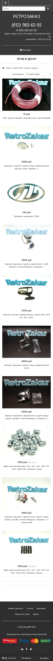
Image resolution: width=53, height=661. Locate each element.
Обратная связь (22, 614)
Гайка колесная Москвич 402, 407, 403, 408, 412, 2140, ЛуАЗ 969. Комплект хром (26, 468)
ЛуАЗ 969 (17, 68)
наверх (45, 658)
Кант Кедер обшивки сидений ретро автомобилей (26, 118)
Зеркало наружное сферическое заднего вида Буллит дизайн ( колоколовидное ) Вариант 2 (26, 417)
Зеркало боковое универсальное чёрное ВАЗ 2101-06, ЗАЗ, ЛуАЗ (26, 316)
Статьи (29, 608)
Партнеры (41, 608)
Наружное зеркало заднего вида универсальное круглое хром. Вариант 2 (26, 167)
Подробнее (27, 94)
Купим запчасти (15, 608)
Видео (35, 614)
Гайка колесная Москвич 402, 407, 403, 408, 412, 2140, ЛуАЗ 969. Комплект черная (26, 571)
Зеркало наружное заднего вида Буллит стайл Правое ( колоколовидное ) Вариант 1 (26, 265)
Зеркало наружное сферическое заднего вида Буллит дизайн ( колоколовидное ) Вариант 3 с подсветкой (26, 519)
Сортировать (18, 74)
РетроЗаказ (26, 17)
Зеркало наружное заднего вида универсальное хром (26, 366)
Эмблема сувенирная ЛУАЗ (26, 216)
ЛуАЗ (8, 68)
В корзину (27, 142)
